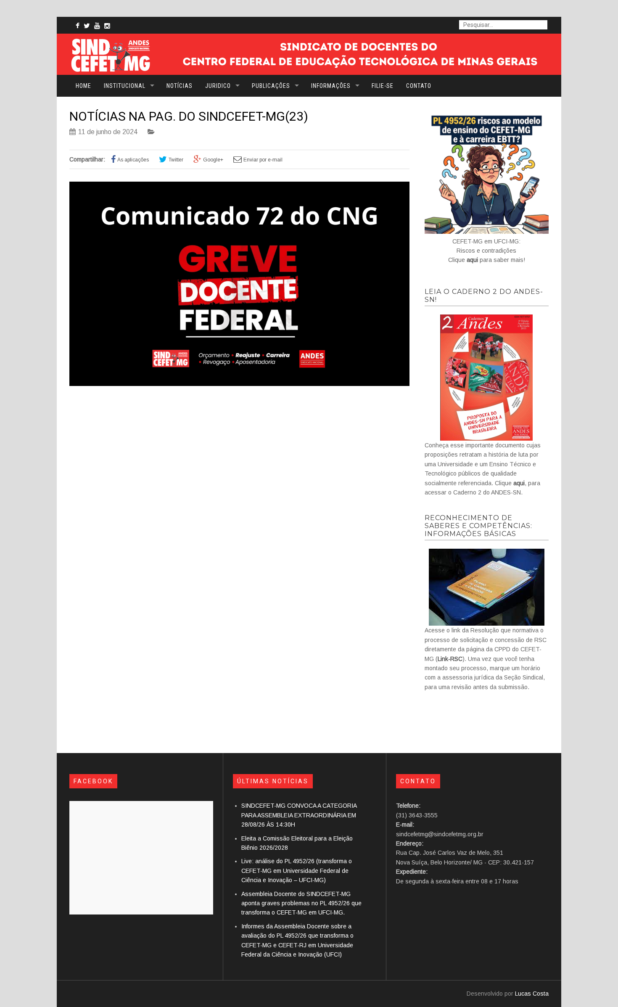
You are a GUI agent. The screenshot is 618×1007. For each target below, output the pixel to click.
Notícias (179, 85)
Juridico (218, 85)
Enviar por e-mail (263, 160)
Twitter (176, 160)
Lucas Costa (532, 993)
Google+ (213, 160)
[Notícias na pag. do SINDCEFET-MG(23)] (239, 384)
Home (83, 85)
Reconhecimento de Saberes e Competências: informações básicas (478, 526)
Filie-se (383, 85)
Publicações (271, 85)
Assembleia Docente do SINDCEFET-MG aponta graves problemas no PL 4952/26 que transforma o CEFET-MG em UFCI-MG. (301, 903)
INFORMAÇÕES (331, 85)
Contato (418, 85)
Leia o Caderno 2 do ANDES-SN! (484, 296)
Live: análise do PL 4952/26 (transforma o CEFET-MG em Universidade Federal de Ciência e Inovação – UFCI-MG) (296, 870)
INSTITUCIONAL (124, 85)
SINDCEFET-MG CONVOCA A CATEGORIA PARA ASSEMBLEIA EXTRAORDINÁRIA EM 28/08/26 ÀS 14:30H (299, 815)
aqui (472, 259)
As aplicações (133, 160)
